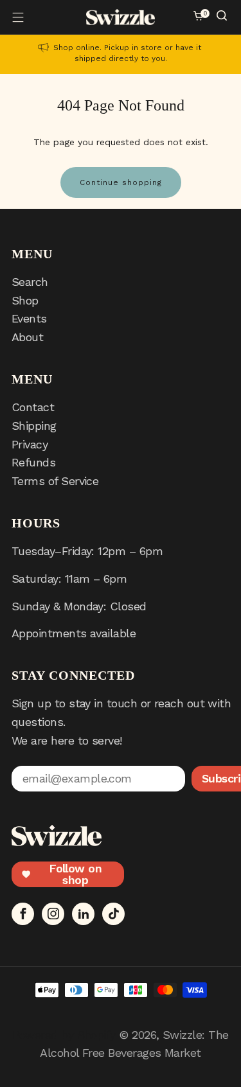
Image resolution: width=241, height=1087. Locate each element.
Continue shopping (121, 182)
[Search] (223, 16)
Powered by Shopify (64, 1034)
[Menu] (18, 17)
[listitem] (120, 54)
